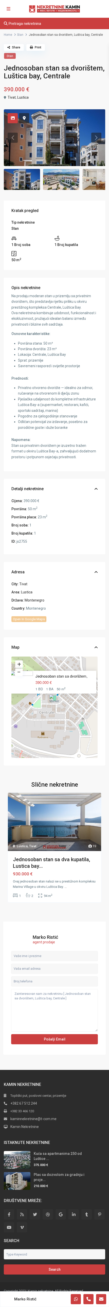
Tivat (12, 97)
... (65, 887)
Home (8, 35)
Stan (20, 35)
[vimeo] (22, 1227)
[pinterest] (99, 1214)
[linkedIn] (73, 1214)
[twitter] (35, 1214)
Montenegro (34, 600)
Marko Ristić (45, 937)
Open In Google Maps (29, 619)
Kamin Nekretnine (24, 1127)
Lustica (23, 97)
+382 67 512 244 (23, 1103)
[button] (55, 701)
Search (55, 1269)
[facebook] (9, 1214)
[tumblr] (86, 1214)
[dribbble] (48, 1214)
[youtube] (9, 1227)
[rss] (22, 1214)
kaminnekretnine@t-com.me (33, 1119)
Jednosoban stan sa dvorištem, (61, 676)
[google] (61, 1214)
